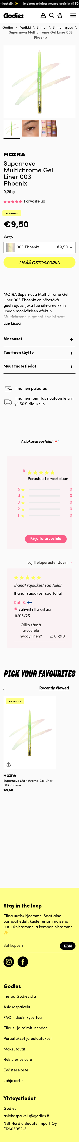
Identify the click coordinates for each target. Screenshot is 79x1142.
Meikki (25, 28)
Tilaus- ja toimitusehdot (25, 1028)
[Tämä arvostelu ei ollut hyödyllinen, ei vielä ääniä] (59, 636)
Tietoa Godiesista (20, 997)
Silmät (42, 28)
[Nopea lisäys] (9, 764)
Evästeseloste (16, 1071)
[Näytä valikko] (73, 16)
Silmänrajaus (63, 28)
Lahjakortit (13, 1081)
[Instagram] (9, 966)
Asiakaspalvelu (17, 1007)
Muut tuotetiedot (20, 367)
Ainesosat (13, 339)
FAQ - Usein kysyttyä (23, 1018)
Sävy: (8, 237)
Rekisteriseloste (18, 1060)
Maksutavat (14, 1050)
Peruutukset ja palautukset (28, 1039)
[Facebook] (23, 966)
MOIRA (14, 154)
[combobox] (39, 247)
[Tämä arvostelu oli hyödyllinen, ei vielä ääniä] (51, 636)
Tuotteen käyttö (19, 353)
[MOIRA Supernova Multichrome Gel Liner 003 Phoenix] (30, 732)
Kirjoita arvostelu (45, 539)
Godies (8, 28)
